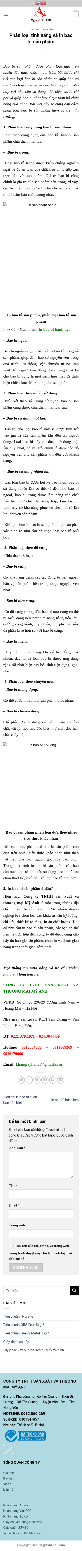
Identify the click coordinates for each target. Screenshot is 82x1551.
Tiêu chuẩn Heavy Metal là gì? (26, 1333)
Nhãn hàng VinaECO (17, 1511)
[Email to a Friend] (45, 1080)
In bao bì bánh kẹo (65, 1100)
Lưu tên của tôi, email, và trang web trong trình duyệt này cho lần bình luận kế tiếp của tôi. (40, 1252)
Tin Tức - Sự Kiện (41, 29)
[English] (38, 3)
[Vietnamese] (44, 3)
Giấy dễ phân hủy (16, 1342)
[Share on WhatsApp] (21, 1080)
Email (14, 1205)
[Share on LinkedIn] (60, 1080)
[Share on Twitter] (37, 1080)
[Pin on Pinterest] (52, 1080)
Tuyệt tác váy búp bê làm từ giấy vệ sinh (33, 1350)
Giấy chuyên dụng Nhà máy (22, 1522)
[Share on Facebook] (29, 1080)
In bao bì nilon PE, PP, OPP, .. (23, 1533)
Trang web (17, 1225)
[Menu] (6, 14)
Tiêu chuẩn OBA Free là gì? (23, 1325)
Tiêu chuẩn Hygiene (18, 1316)
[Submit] (74, 1290)
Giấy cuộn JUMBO (16, 1528)
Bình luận (17, 1148)
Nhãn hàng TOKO (15, 1516)
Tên (13, 1185)
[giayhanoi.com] (41, 14)
